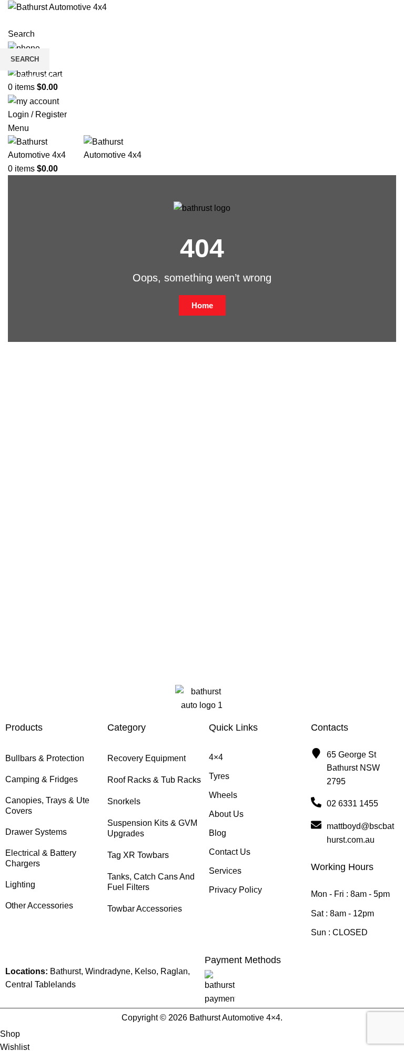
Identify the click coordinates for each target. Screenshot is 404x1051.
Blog (217, 832)
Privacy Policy (235, 889)
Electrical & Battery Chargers (40, 858)
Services (225, 870)
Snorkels (123, 801)
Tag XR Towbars (138, 855)
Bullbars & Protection (44, 758)
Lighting (20, 884)
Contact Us (229, 851)
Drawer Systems (36, 831)
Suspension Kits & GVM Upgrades (152, 828)
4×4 (216, 757)
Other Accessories (39, 905)
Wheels (223, 795)
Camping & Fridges (41, 779)
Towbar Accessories (144, 908)
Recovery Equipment (146, 758)
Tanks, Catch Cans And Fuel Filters (151, 882)
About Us (226, 814)
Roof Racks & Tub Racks (154, 779)
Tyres (219, 776)
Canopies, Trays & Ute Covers (47, 805)
